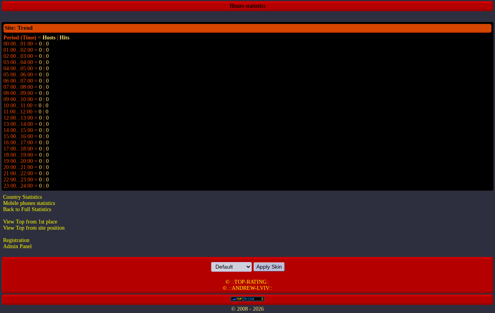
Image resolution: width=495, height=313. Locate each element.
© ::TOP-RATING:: (247, 282)
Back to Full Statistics (27, 209)
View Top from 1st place (30, 222)
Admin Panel (17, 246)
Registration (16, 240)
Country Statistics (22, 197)
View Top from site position (34, 228)
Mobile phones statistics (29, 203)
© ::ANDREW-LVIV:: (247, 288)
